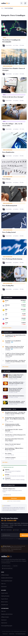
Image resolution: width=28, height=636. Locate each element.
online (5, 3)
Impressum (4, 586)
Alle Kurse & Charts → (7, 327)
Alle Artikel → (5, 462)
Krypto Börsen (4, 599)
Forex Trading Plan (8, 285)
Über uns (3, 583)
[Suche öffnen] (21, 3)
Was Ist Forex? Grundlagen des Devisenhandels (11, 41)
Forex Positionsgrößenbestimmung (12, 259)
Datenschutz (4, 622)
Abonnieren (14, 498)
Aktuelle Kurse (4, 604)
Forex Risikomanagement (9, 205)
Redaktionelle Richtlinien (7, 578)
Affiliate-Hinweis (5, 575)
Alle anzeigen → (5, 366)
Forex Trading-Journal (9, 232)
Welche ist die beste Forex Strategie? (13, 97)
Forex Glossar (6, 179)
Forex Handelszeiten (8, 152)
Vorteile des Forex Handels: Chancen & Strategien (13, 69)
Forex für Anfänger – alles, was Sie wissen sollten (12, 124)
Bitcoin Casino (4, 601)
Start (2, 8)
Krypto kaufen (4, 593)
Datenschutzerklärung (22, 538)
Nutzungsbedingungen (6, 580)
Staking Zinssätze (5, 596)
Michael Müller (8, 45)
